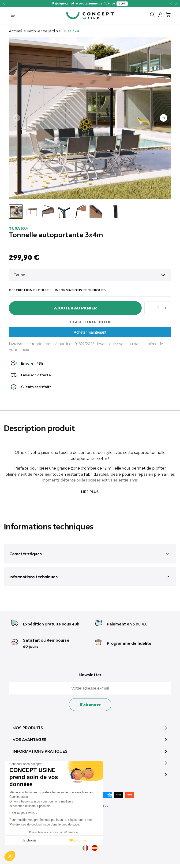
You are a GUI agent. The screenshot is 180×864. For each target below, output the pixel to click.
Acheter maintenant (90, 332)
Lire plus (90, 492)
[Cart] (167, 15)
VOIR (164, 3)
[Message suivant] (176, 4)
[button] (9, 856)
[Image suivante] (163, 118)
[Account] (159, 15)
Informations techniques (80, 290)
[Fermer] (170, 3)
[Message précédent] (4, 4)
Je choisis (29, 840)
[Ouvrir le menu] (13, 15)
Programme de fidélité (129, 643)
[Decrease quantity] (150, 308)
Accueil (15, 31)
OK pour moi (78, 840)
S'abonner (90, 704)
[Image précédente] (16, 118)
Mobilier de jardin (42, 31)
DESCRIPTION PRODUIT (29, 290)
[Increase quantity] (166, 308)
